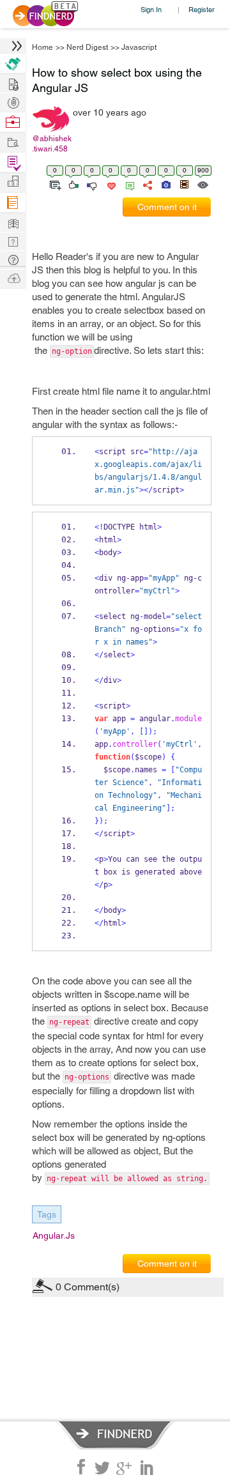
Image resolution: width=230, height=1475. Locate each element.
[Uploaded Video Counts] (184, 184)
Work (13, 122)
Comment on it (167, 207)
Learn (13, 203)
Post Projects (13, 83)
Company (13, 182)
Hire (13, 63)
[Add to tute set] (54, 184)
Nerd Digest (87, 47)
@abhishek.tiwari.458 (52, 143)
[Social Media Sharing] (147, 184)
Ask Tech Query (13, 259)
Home (42, 47)
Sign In (151, 9)
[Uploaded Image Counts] (165, 184)
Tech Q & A (13, 240)
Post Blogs (13, 278)
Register (201, 9)
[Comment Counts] (127, 184)
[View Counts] (202, 184)
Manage (13, 162)
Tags (46, 1214)
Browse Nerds (13, 101)
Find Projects (13, 141)
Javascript (139, 47)
